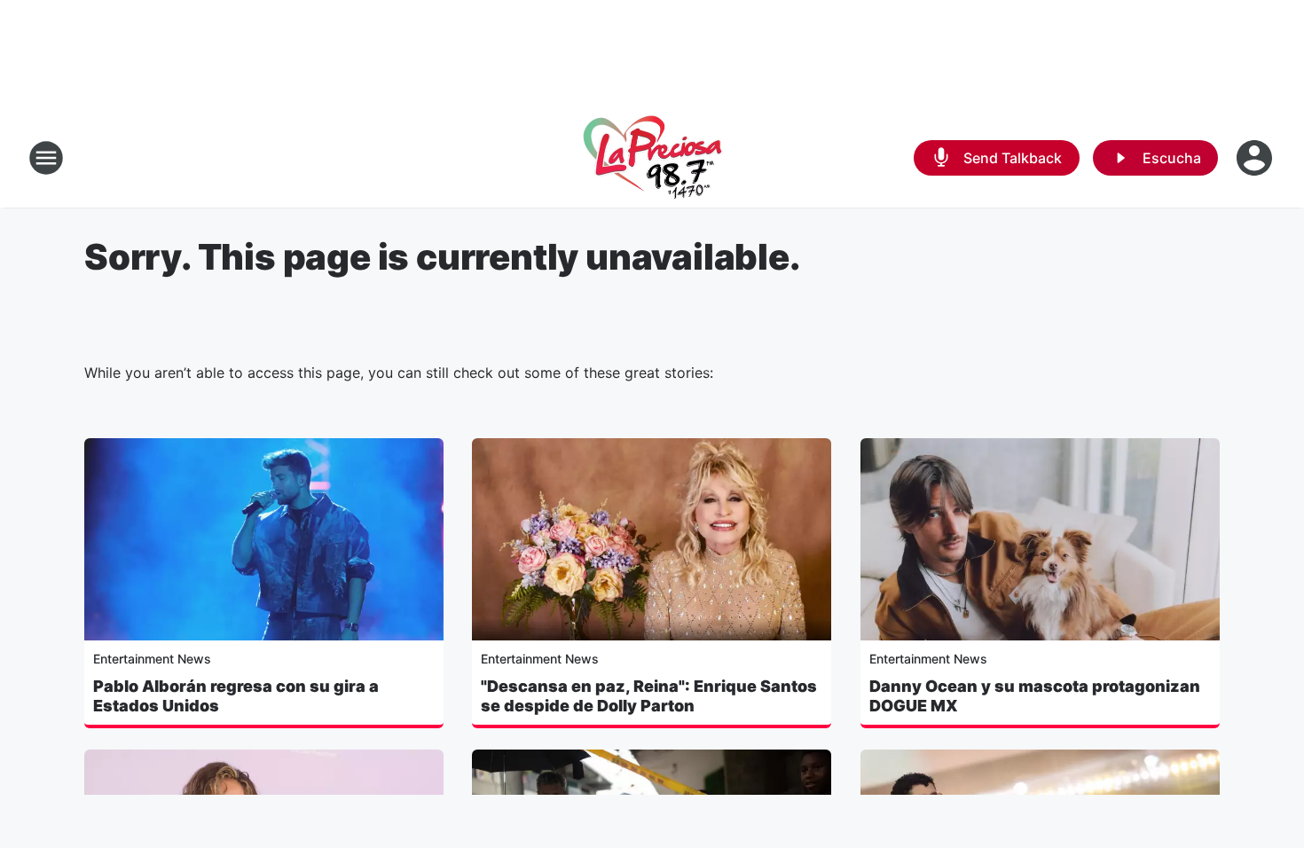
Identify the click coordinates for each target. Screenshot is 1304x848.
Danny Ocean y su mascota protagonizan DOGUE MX (1034, 696)
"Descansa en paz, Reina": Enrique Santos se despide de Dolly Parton (649, 696)
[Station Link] (652, 158)
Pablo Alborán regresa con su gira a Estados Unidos (236, 696)
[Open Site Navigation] (46, 158)
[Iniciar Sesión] (1256, 158)
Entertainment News (152, 658)
